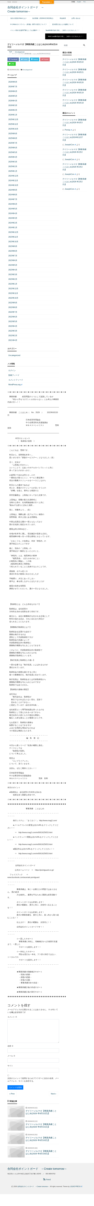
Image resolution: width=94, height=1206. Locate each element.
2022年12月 (13, 289)
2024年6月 (12, 204)
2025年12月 (13, 119)
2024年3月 (12, 218)
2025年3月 (12, 162)
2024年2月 (12, 223)
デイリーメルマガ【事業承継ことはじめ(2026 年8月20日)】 (74, 82)
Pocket (45, 59)
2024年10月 (13, 185)
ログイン (12, 370)
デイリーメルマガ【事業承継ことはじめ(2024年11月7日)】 (74, 137)
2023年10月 (13, 242)
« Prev (12, 1094)
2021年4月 (12, 340)
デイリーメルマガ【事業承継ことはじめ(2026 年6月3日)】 (74, 122)
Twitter (25, 59)
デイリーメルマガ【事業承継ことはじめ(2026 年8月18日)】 (74, 103)
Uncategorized (27, 70)
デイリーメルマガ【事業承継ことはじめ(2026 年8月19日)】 (74, 92)
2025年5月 (12, 152)
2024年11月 (13, 180)
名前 (10, 1046)
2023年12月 (13, 232)
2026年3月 (12, 105)
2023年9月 (12, 246)
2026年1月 (12, 115)
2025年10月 (13, 129)
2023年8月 (12, 251)
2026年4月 (12, 101)
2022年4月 (12, 326)
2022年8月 (12, 307)
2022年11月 (13, 293)
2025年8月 (12, 138)
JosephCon (69, 145)
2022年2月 (12, 336)
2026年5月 (12, 96)
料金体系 (63, 18)
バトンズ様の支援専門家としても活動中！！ (25, 30)
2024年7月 (12, 199)
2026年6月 (12, 91)
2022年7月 (12, 312)
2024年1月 (12, 227)
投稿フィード (13, 375)
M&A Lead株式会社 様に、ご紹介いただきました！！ (66, 36)
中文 (84, 1)
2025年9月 (12, 134)
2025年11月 (13, 124)
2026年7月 (12, 87)
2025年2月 (12, 166)
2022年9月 (12, 303)
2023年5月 (12, 265)
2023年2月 (12, 279)
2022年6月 (12, 317)
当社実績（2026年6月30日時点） (43, 18)
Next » (53, 1094)
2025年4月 (12, 157)
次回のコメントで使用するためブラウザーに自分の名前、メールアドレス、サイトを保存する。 (33, 1079)
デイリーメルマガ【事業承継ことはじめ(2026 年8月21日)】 (74, 72)
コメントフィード (15, 380)
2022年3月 (12, 331)
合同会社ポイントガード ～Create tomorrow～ (37, 1168)
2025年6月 (12, 148)
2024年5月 (12, 209)
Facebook (13, 59)
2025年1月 (12, 171)
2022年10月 (13, 298)
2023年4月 (12, 270)
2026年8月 (12, 82)
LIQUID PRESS (75, 1186)
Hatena (35, 59)
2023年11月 (13, 237)
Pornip (67, 130)
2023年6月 (12, 260)
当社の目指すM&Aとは (18, 18)
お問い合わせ (75, 18)
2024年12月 (13, 176)
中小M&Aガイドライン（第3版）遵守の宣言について (28, 24)
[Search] (84, 45)
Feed (48, 1179)
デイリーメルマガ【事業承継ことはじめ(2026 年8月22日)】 (74, 62)
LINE (12, 64)
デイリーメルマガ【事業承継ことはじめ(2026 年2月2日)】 (74, 152)
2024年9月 (12, 190)
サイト (10, 1066)
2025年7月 (12, 143)
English (79, 1)
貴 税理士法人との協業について (63, 24)
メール (11, 1056)
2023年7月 (12, 256)
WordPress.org (14, 385)
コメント (12, 1017)
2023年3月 (12, 274)
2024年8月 (12, 195)
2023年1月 (12, 284)
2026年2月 (12, 110)
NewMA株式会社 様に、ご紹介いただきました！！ (63, 30)
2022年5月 (12, 321)
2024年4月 (12, 213)
